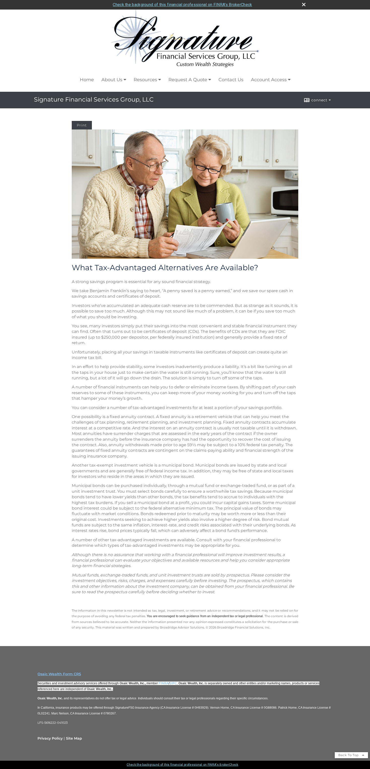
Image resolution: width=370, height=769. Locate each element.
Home (87, 79)
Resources (145, 79)
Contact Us (230, 79)
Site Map (74, 738)
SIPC (173, 683)
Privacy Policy (50, 738)
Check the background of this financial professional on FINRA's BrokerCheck (182, 4)
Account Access (269, 79)
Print (82, 125)
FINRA (164, 683)
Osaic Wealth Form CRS (59, 674)
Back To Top (349, 755)
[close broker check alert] (304, 5)
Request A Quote (187, 79)
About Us (111, 79)
